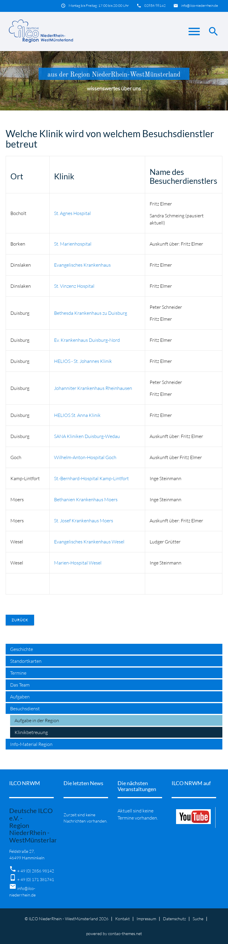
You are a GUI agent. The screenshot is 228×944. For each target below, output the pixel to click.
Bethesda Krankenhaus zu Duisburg (90, 313)
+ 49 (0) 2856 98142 (35, 870)
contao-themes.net (125, 933)
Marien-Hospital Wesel (78, 563)
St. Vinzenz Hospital (74, 286)
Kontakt (122, 918)
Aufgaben (20, 697)
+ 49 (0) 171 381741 (35, 879)
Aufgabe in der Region (37, 720)
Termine (18, 673)
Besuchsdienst (25, 708)
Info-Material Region (31, 744)
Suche (198, 918)
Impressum (146, 918)
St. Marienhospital (72, 244)
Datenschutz (174, 918)
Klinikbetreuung (31, 732)
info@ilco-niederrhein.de (199, 5)
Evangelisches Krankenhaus (82, 265)
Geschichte (21, 649)
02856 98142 (155, 5)
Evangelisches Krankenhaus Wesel (89, 542)
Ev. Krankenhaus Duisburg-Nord (87, 340)
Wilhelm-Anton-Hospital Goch (85, 457)
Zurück (20, 620)
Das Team (20, 685)
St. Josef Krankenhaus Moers (83, 521)
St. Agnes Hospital (72, 213)
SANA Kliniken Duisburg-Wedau (87, 436)
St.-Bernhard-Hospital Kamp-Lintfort (91, 478)
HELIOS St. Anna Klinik (77, 415)
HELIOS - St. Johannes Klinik (83, 361)
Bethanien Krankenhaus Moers (86, 499)
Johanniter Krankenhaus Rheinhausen (93, 388)
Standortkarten (26, 661)
